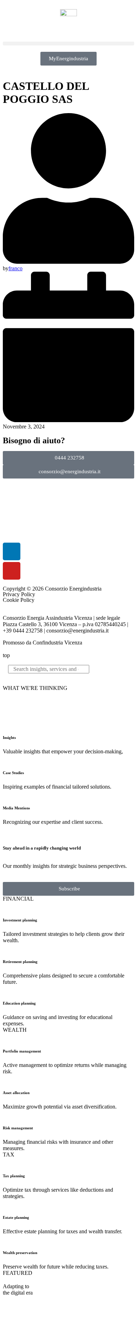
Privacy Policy (19, 594)
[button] (68, 43)
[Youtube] (11, 571)
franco (15, 268)
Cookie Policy (18, 600)
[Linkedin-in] (11, 551)
